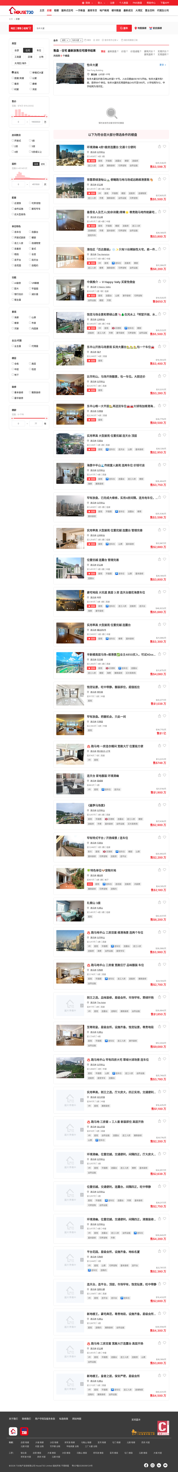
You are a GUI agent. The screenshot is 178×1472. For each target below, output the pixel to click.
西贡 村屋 (145, 1442)
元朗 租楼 (131, 1442)
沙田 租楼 (54, 1442)
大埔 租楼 (39, 1442)
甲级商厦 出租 (72, 1446)
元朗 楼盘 (143, 1453)
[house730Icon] (13, 1431)
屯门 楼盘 (128, 1453)
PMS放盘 (137, 2)
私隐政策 (63, 1418)
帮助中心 (151, 2)
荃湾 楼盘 (114, 1453)
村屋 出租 (39, 1446)
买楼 (49, 10)
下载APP (164, 2)
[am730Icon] (23, 1431)
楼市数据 (116, 10)
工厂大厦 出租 (91, 1446)
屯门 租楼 (116, 1442)
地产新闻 (104, 10)
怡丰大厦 (92, 65)
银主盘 (24, 1453)
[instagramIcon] (152, 1465)
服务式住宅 (67, 10)
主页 (42, 10)
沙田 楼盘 (66, 1453)
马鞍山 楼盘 (82, 1453)
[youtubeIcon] (165, 1465)
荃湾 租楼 (102, 1442)
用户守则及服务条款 (45, 1418)
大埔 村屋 (158, 1453)
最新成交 (128, 10)
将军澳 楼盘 (98, 1453)
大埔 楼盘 (51, 1453)
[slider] (29, 116)
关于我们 (13, 1418)
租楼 (56, 10)
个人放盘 (123, 2)
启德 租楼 (25, 1442)
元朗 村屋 (25, 1446)
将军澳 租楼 (70, 1442)
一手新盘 (80, 10)
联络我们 (26, 1418)
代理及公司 (163, 10)
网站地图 (76, 1418)
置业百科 (149, 10)
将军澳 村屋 (26, 1457)
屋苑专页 (92, 10)
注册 (112, 2)
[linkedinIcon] (159, 1465)
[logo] (21, 10)
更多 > (163, 64)
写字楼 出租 (55, 1446)
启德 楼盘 (37, 1453)
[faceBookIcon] (146, 1465)
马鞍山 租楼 (86, 1442)
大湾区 (139, 10)
